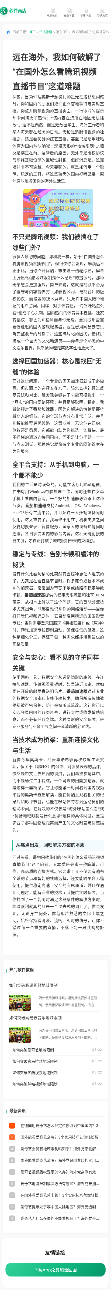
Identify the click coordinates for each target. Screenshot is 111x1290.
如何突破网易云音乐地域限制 (35, 1017)
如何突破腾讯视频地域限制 (33, 985)
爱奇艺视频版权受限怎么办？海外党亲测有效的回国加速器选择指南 (61, 1172)
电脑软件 (52, 15)
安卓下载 (69, 15)
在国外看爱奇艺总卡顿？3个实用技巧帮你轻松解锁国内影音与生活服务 (61, 1195)
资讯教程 (102, 15)
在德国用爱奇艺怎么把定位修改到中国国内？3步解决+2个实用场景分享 (61, 1125)
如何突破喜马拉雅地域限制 (35, 1061)
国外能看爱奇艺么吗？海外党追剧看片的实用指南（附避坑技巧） (61, 1160)
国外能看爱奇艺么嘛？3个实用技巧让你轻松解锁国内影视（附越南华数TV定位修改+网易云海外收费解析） (61, 1137)
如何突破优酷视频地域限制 (35, 1072)
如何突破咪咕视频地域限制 (35, 1084)
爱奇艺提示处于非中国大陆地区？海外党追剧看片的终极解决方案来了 (61, 1206)
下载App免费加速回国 (55, 1269)
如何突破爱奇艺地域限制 (33, 1050)
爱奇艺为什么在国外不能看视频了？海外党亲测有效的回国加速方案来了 (61, 1218)
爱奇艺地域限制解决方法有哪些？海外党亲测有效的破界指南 (61, 1183)
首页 (32, 32)
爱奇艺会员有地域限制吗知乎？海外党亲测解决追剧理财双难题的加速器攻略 (61, 1148)
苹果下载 (85, 15)
